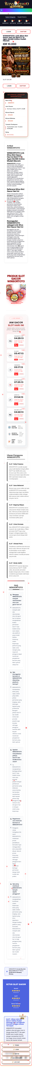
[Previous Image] (3, 61)
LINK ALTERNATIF (17, 1057)
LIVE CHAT (17, 1062)
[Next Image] (29, 61)
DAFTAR (23, 31)
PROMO (17, 1045)
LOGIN (8, 31)
